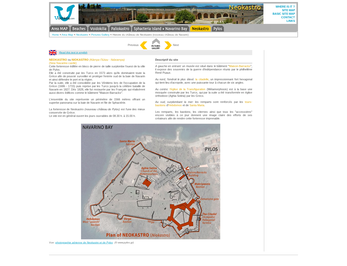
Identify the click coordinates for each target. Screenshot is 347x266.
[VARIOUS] (262, 30)
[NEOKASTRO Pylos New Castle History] (52, 54)
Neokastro (82, 34)
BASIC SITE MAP (284, 13)
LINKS (291, 20)
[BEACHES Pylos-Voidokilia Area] (79, 30)
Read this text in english (73, 52)
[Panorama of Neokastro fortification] (168, 48)
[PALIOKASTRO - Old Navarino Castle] (120, 30)
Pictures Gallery (100, 34)
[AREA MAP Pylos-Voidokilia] (59, 30)
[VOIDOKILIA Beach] (98, 30)
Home (55, 34)
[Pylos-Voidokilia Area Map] (144, 48)
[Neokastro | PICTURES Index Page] (155, 48)
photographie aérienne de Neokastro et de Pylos (84, 242)
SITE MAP (288, 10)
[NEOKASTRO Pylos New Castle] (200, 30)
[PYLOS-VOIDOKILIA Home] (64, 22)
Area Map (67, 34)
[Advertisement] (282, 126)
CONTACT (288, 17)
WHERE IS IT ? (285, 6)
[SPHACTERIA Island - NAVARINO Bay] (161, 30)
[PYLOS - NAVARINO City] (217, 30)
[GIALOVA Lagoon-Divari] (239, 30)
